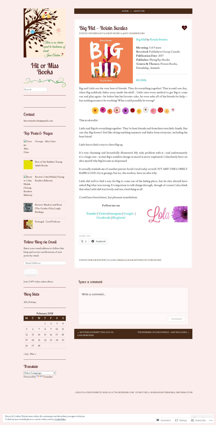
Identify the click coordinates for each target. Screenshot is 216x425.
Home (125, 11)
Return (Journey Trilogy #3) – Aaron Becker (96, 334)
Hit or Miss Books (45, 68)
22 (45, 340)
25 (63, 340)
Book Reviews (135, 260)
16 (51, 334)
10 (57, 329)
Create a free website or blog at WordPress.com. (104, 392)
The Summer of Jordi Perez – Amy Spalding (163, 332)
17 (57, 334)
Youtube (91, 213)
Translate (48, 376)
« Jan (26, 354)
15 (45, 334)
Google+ (129, 213)
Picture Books (152, 260)
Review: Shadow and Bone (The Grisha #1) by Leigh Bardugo (48, 208)
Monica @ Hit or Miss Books (128, 33)
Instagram (115, 213)
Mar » (33, 354)
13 (33, 334)
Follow (30, 272)
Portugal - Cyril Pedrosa (47, 221)
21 (39, 340)
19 (26, 340)
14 (39, 334)
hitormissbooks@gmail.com (38, 120)
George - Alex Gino (45, 141)
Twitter (103, 213)
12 (27, 334)
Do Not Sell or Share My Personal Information (163, 392)
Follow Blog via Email (40, 241)
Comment (176, 318)
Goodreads (103, 217)
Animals (122, 260)
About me (139, 11)
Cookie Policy (60, 419)
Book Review (98, 260)
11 (63, 329)
